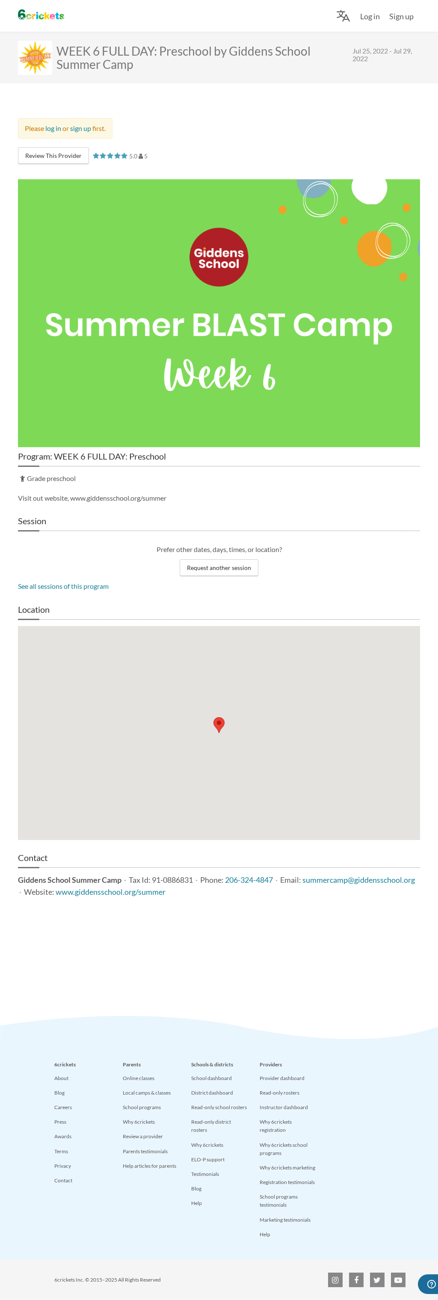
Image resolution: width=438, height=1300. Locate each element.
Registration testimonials (287, 1182)
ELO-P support (208, 1159)
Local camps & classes (147, 1092)
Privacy (62, 1166)
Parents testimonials (145, 1151)
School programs (142, 1107)
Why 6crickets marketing (287, 1167)
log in (53, 128)
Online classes (138, 1078)
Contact (63, 1180)
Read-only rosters (279, 1092)
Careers (63, 1107)
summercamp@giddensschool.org (358, 880)
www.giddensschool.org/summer (111, 891)
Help (196, 1203)
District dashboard (212, 1092)
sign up (80, 128)
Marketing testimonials (285, 1220)
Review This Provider (53, 155)
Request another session (219, 567)
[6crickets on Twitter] (377, 1280)
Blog (59, 1092)
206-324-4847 (249, 880)
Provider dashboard (282, 1078)
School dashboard (211, 1078)
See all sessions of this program (63, 586)
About (61, 1078)
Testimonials (205, 1174)
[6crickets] (41, 14)
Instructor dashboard (284, 1107)
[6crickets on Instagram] (335, 1280)
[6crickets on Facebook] (356, 1280)
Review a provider (143, 1136)
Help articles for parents (149, 1166)
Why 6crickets (139, 1122)
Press (60, 1122)
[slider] (110, 155)
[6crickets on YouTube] (398, 1280)
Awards (62, 1136)
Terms (61, 1151)
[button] (219, 725)
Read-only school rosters (219, 1107)
